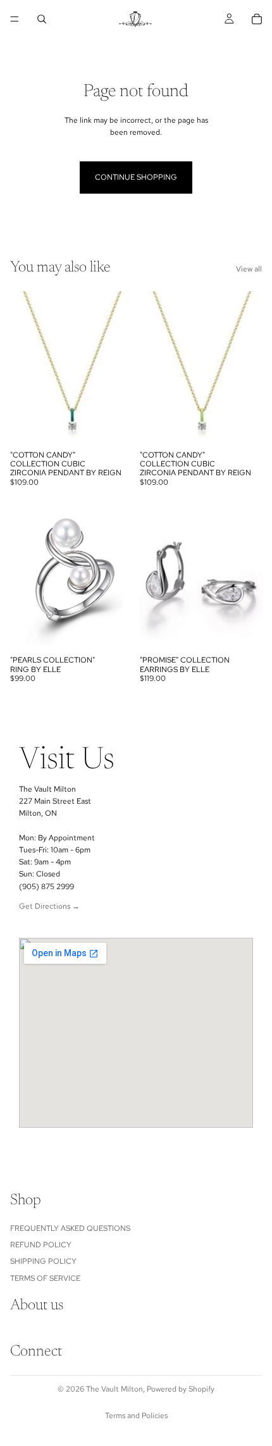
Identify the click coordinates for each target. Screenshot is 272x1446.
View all (249, 269)
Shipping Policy (43, 1262)
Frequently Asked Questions (70, 1228)
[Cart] (257, 19)
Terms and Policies (136, 1416)
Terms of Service (45, 1278)
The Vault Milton (114, 1389)
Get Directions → (49, 906)
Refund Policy (40, 1245)
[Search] (42, 19)
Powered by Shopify (180, 1389)
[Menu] (14, 19)
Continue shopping (136, 177)
